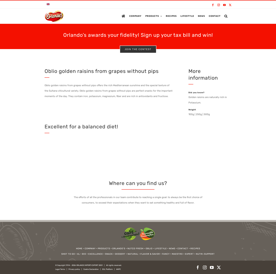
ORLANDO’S (118, 248)
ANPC (118, 269)
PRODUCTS (104, 248)
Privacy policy (74, 269)
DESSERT (120, 254)
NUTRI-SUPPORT (205, 254)
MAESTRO (177, 254)
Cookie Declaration (91, 269)
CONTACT (182, 248)
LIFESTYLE (161, 248)
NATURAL (133, 254)
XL (78, 254)
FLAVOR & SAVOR (150, 254)
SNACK (109, 254)
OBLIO (149, 248)
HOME (79, 248)
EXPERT (189, 254)
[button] (226, 16)
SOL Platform (107, 269)
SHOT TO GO (68, 254)
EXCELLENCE (95, 254)
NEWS (172, 248)
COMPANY (90, 248)
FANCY (166, 254)
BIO (84, 254)
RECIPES (195, 248)
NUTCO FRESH (135, 248)
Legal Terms (60, 269)
